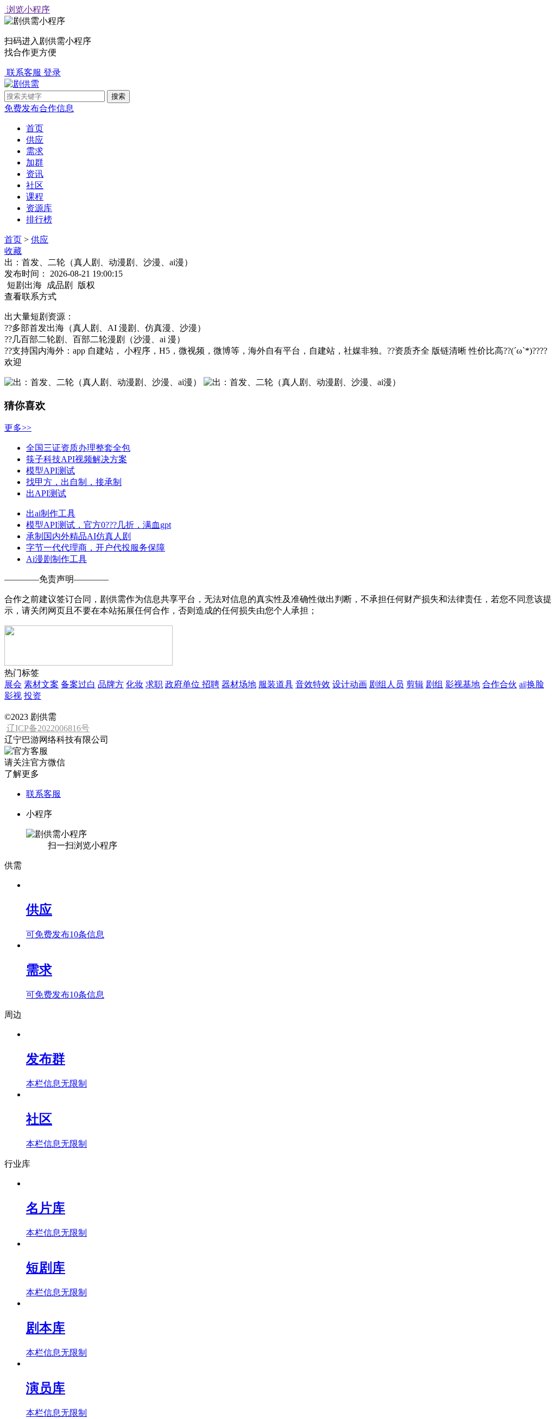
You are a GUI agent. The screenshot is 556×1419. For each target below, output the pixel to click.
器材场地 (239, 684)
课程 (34, 196)
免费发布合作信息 (39, 108)
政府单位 (183, 684)
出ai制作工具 (50, 513)
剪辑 (415, 684)
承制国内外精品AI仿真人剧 (78, 536)
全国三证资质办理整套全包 (78, 447)
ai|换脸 (531, 684)
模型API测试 (50, 470)
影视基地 (462, 684)
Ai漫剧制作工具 (56, 559)
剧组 (434, 684)
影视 (13, 695)
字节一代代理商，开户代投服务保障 (95, 547)
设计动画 (349, 684)
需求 (34, 151)
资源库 (39, 208)
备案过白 (78, 684)
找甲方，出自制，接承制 (74, 482)
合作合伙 (499, 684)
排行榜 (39, 219)
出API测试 (46, 493)
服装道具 (275, 684)
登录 (52, 72)
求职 (154, 684)
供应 (34, 139)
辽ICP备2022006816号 (48, 728)
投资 (32, 695)
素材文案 (41, 684)
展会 (13, 684)
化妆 (134, 684)
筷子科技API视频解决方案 (76, 459)
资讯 (34, 173)
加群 (34, 162)
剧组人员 (386, 684)
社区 (34, 185)
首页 (34, 128)
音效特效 (312, 684)
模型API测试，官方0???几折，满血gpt (98, 524)
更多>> (17, 427)
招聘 (210, 684)
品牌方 (111, 684)
